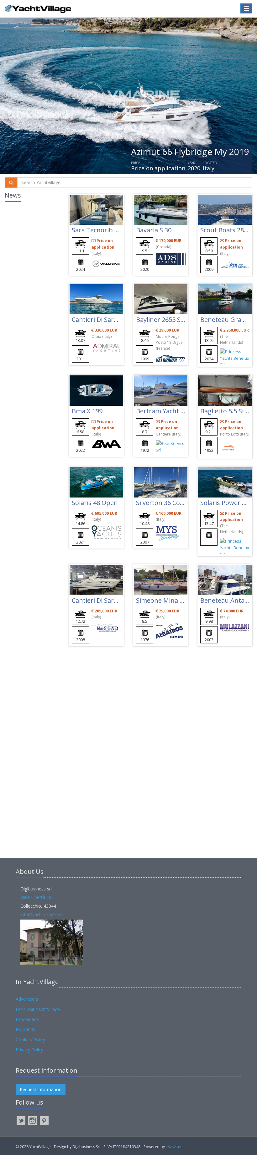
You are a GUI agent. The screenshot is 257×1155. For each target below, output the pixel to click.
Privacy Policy (29, 1050)
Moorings (25, 1029)
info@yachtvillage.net (41, 914)
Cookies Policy (30, 1040)
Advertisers (27, 999)
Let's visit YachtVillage (38, 1009)
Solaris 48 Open (95, 502)
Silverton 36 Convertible (171, 502)
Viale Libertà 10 (35, 897)
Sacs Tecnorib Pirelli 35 (105, 230)
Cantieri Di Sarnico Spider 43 (113, 319)
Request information (40, 1089)
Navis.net (175, 1146)
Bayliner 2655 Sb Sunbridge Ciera (185, 319)
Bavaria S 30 (153, 230)
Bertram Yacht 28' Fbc (168, 411)
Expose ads (27, 1019)
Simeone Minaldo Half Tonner (180, 600)
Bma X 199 (87, 411)
